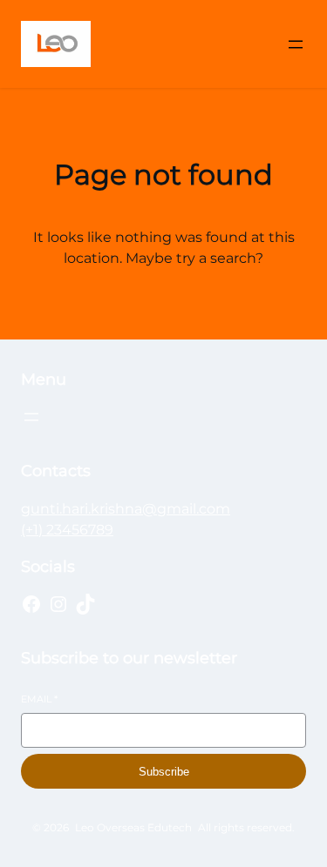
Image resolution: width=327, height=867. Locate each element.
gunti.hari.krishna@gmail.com (125, 509)
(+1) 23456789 (67, 529)
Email (39, 699)
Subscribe (164, 771)
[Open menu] (295, 44)
